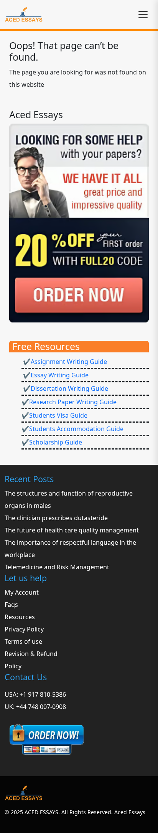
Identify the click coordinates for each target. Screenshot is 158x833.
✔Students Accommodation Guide (72, 429)
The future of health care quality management (72, 530)
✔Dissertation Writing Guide (64, 388)
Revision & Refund (31, 654)
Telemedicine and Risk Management (57, 567)
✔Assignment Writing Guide (64, 361)
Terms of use (23, 641)
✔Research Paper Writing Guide (69, 402)
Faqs (11, 604)
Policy (13, 666)
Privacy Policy (24, 629)
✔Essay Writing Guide (55, 375)
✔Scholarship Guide (51, 442)
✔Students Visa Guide (54, 415)
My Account (22, 592)
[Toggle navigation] (143, 14)
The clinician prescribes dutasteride (56, 518)
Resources (20, 617)
